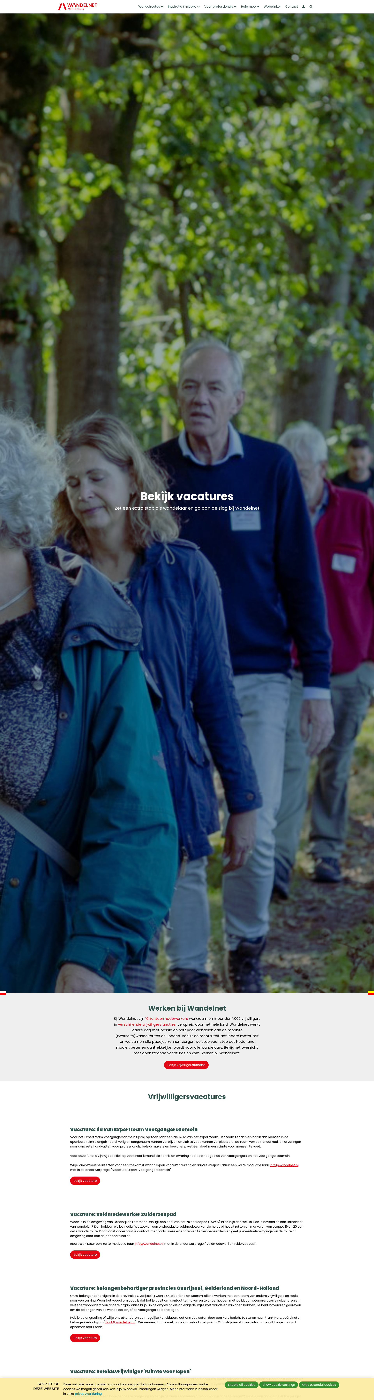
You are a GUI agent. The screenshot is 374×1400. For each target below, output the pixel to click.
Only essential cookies (319, 1384)
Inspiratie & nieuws (182, 6)
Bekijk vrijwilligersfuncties (186, 1065)
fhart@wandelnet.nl (120, 1322)
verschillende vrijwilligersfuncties (147, 1024)
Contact (291, 6)
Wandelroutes (149, 6)
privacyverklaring (88, 1393)
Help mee (248, 6)
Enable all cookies (241, 1384)
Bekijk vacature (85, 1180)
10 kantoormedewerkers (166, 1018)
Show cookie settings (279, 1384)
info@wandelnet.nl (284, 1165)
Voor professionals (218, 6)
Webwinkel (272, 6)
